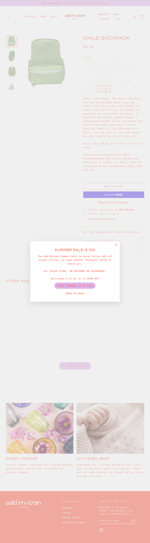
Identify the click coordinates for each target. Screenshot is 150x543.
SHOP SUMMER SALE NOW (75, 285)
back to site (75, 292)
